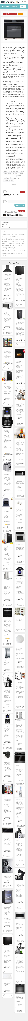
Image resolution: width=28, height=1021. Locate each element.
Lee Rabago (21, 304)
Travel (3, 253)
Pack (3, 245)
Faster (5, 176)
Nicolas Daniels (9, 459)
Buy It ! (20, 14)
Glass (14, 176)
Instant (12, 241)
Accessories (7, 234)
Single (8, 178)
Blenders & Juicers (22, 464)
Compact (4, 237)
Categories (5, 224)
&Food (3, 234)
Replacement (16, 248)
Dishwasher (19, 237)
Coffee (23, 234)
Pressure (14, 245)
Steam (12, 251)
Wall (12, 180)
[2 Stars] (13, 184)
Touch (19, 178)
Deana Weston (21, 706)
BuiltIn (5, 171)
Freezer (16, 239)
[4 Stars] (14, 184)
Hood (6, 241)
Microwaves (8, 333)
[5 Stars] (15, 184)
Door (23, 237)
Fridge (20, 239)
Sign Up (23, 6)
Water (13, 253)
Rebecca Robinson (10, 971)
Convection (16, 171)
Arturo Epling (9, 604)
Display (9, 173)
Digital (5, 173)
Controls (10, 171)
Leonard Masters (10, 710)
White (4, 255)
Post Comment (20, 205)
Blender (16, 234)
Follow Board (21, 211)
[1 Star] (12, 184)
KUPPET (19, 176)
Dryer (4, 239)
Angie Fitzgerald (9, 332)
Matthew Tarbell (22, 343)
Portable (8, 245)
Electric (21, 173)
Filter (13, 239)
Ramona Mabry (9, 673)
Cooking (22, 171)
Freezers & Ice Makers (11, 496)
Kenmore (16, 241)
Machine (5, 243)
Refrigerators (21, 345)
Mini (19, 243)
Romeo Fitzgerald (10, 366)
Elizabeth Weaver (22, 907)
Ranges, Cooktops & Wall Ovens (10, 211)
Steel (22, 250)
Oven (5, 178)
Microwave (15, 243)
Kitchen (22, 241)
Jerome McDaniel (22, 463)
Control (9, 237)
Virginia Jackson (22, 561)
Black (12, 234)
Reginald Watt (9, 568)
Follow (22, 192)
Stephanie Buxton (22, 604)
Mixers (19, 424)
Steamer (17, 251)
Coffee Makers (9, 460)
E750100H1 (15, 173)
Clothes (20, 234)
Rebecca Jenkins (22, 495)
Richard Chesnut (10, 298)
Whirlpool (19, 253)
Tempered (13, 178)
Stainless (6, 250)
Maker (11, 243)
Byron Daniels (21, 629)
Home (3, 241)
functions (10, 176)
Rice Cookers (21, 707)
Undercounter (7, 180)
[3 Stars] (19, 298)
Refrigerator (6, 248)
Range (20, 245)
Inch (8, 241)
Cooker (13, 237)
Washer (9, 253)
